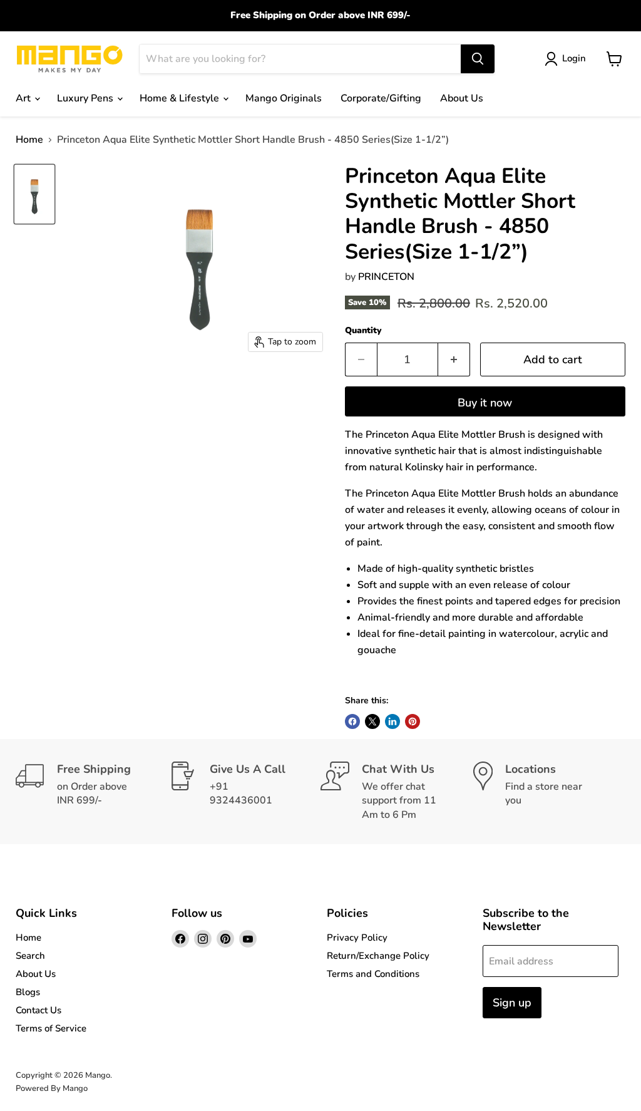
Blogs (28, 992)
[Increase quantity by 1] (454, 360)
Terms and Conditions (373, 974)
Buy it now (485, 402)
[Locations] (549, 792)
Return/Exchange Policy (378, 955)
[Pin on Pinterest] (412, 721)
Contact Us (38, 1010)
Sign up (512, 1002)
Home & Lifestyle (181, 98)
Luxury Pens (86, 98)
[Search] (478, 58)
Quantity (363, 331)
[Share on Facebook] (352, 721)
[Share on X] (372, 721)
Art (24, 98)
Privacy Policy (357, 937)
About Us (461, 98)
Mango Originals (283, 98)
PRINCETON (386, 277)
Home (29, 139)
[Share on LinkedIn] (392, 721)
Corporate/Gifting (381, 98)
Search (30, 955)
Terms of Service (51, 1028)
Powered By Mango (52, 1088)
